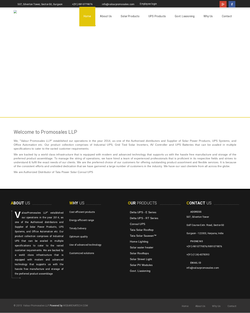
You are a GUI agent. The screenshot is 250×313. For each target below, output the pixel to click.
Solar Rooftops (139, 253)
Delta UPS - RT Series (144, 218)
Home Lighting (139, 241)
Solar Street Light (141, 259)
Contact (227, 16)
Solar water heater (142, 247)
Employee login (148, 4)
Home (87, 16)
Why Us (208, 16)
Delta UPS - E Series (143, 212)
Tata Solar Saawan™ (143, 235)
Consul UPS (137, 224)
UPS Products (157, 16)
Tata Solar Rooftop (142, 229)
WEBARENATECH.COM (75, 305)
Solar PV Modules (141, 265)
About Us (106, 16)
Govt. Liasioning (185, 16)
